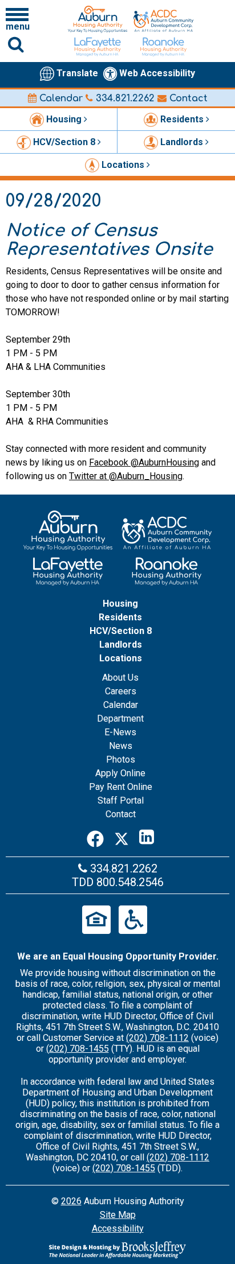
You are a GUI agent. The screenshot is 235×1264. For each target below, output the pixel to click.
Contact (187, 98)
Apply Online (120, 773)
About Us (120, 677)
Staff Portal (121, 800)
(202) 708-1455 (77, 1048)
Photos (120, 759)
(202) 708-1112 (157, 1037)
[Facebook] (95, 837)
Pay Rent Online (120, 786)
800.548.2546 (130, 882)
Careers (120, 691)
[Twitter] (121, 837)
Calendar (60, 98)
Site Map (118, 1214)
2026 (71, 1201)
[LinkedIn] (146, 837)
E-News (120, 732)
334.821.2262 (124, 98)
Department (120, 718)
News (120, 745)
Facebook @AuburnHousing (144, 462)
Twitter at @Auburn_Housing (126, 476)
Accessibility (118, 1228)
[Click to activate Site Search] (16, 44)
